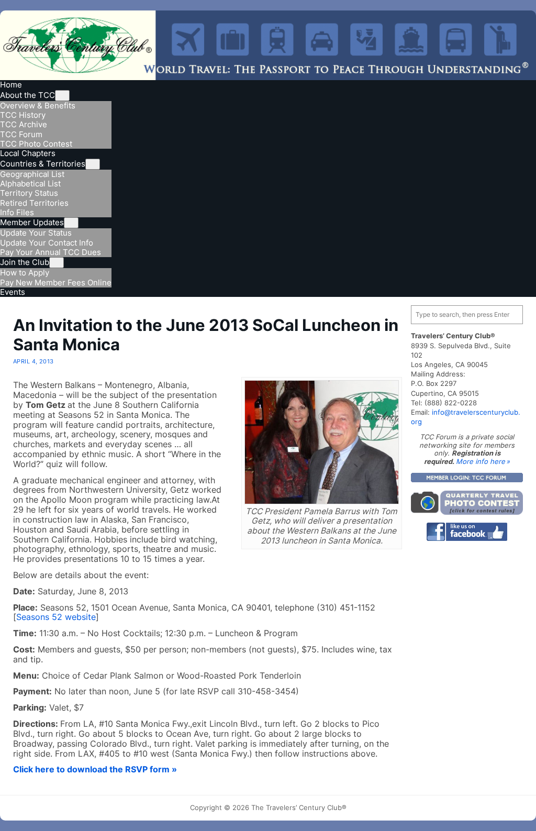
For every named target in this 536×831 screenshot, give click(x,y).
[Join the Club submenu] (56, 262)
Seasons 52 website (56, 617)
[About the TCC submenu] (62, 95)
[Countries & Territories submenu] (92, 164)
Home (11, 85)
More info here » (483, 461)
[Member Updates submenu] (71, 222)
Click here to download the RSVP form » (95, 769)
